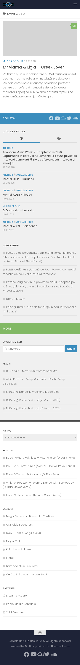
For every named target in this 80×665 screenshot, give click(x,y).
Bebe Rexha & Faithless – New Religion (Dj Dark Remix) (41, 458)
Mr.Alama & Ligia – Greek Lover (33, 67)
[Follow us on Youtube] (57, 118)
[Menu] (75, 4)
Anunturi (8, 148)
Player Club (13, 541)
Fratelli (10, 558)
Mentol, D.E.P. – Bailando (18, 179)
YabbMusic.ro (15, 612)
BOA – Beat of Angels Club (23, 533)
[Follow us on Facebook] (51, 118)
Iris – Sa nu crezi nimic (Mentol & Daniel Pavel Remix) (40, 466)
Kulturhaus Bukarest (19, 549)
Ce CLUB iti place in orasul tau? (26, 574)
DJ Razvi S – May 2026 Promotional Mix (31, 371)
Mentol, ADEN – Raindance (20, 226)
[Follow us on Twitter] (69, 118)
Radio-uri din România (21, 604)
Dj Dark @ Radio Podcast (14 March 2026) (33, 408)
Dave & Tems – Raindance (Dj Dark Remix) (34, 474)
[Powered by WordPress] (26, 646)
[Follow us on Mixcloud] (63, 118)
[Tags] (58, 139)
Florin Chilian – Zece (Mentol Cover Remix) (33, 495)
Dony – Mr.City (15, 299)
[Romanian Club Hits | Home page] (10, 4)
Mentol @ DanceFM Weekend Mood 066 (32, 392)
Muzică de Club (13, 61)
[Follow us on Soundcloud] (75, 118)
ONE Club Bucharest (19, 525)
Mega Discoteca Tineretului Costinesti (31, 516)
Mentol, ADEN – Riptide (17, 195)
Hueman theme (60, 646)
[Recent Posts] (21, 139)
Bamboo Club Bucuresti (22, 566)
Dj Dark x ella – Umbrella (18, 210)
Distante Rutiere (16, 595)
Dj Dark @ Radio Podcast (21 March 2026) (33, 400)
